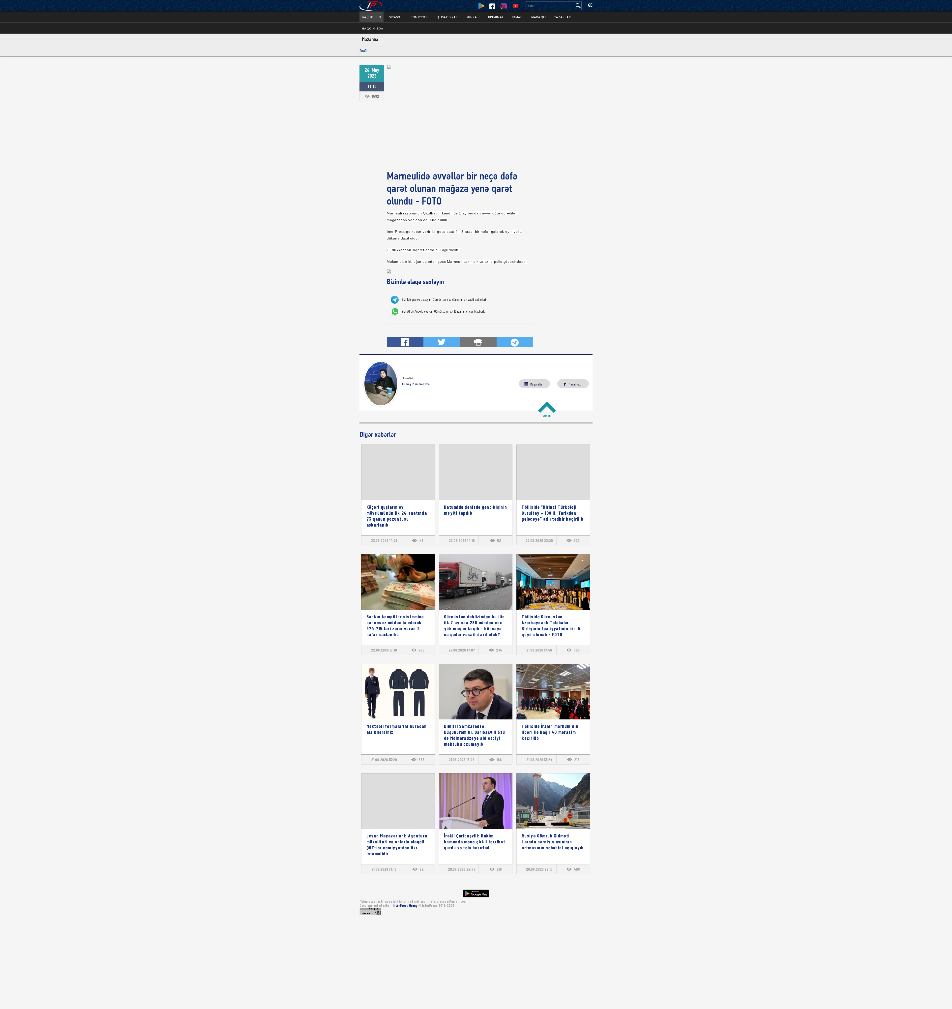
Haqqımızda (372, 28)
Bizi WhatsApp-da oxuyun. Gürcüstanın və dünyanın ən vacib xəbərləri (444, 311)
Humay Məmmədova (416, 384)
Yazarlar (562, 17)
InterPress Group (405, 905)
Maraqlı (538, 17)
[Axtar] (578, 5)
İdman (517, 17)
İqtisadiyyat (446, 17)
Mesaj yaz (575, 384)
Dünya (472, 17)
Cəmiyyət (419, 17)
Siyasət (395, 17)
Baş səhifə (371, 17)
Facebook (492, 6)
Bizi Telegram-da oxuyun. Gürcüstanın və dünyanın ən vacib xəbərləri (444, 299)
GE (590, 5)
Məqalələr (536, 384)
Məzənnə (370, 39)
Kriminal (496, 17)
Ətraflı (363, 50)
